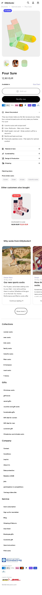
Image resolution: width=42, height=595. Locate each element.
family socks (8, 348)
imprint (6, 459)
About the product (11, 112)
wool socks (7, 370)
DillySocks (4, 6)
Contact (6, 448)
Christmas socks (9, 390)
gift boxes (7, 395)
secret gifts (7, 401)
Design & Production (12, 158)
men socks (7, 337)
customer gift (8, 428)
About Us (7, 465)
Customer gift (8, 539)
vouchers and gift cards (12, 406)
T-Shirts (6, 376)
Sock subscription (10, 507)
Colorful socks (8, 354)
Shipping (8, 163)
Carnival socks (16, 6)
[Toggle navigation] (3, 3)
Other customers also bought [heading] (15, 188)
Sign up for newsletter (11, 512)
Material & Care (10, 149)
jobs (5, 481)
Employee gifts (9, 534)
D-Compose (8, 365)
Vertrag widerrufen (10, 492)
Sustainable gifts (9, 412)
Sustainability (9, 153)
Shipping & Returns (10, 523)
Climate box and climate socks (14, 434)
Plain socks (7, 359)
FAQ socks (7, 550)
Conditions (7, 454)
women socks (8, 332)
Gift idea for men (9, 423)
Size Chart (7, 528)
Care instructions (9, 545)
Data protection (9, 470)
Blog (5, 517)
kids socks (7, 343)
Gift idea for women (10, 417)
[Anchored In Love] (21, 206)
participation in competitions (13, 487)
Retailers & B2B (9, 476)
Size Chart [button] (36, 84)
